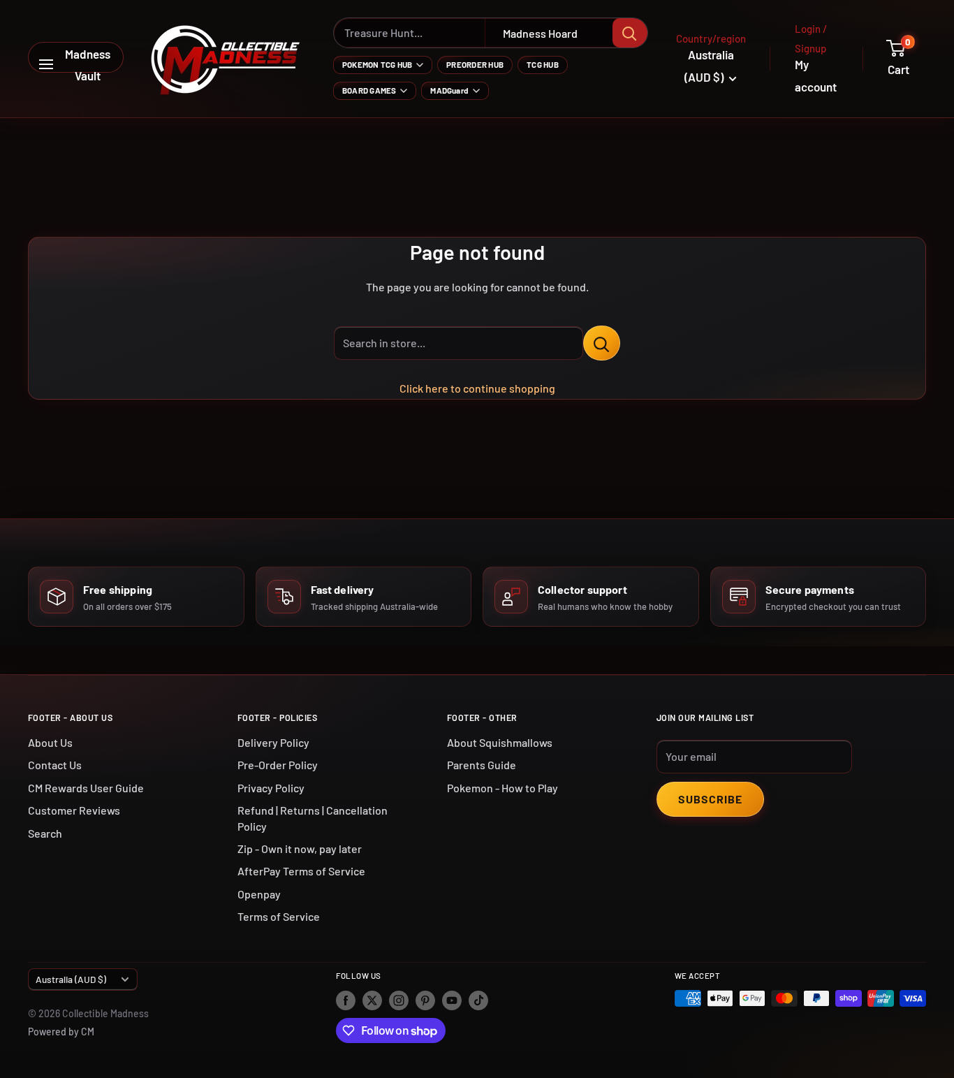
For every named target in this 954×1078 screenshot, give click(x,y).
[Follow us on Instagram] (399, 1000)
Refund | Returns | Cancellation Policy (312, 817)
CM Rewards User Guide (86, 787)
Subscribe (710, 799)
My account (816, 75)
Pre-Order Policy (277, 764)
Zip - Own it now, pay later (299, 848)
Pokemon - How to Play (502, 787)
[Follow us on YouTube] (452, 1000)
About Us (50, 742)
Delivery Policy (273, 742)
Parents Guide (481, 764)
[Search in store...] (601, 343)
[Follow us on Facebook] (345, 1000)
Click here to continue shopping (477, 388)
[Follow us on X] (372, 1000)
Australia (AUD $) (71, 979)
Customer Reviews (74, 810)
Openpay (259, 894)
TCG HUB (543, 64)
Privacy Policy (270, 787)
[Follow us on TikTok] (478, 1000)
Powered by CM (61, 1031)
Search (45, 833)
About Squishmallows (499, 742)
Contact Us (55, 764)
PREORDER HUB (475, 64)
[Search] (629, 33)
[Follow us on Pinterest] (425, 1000)
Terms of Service (278, 916)
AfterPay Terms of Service (301, 870)
